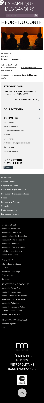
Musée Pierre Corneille (11, 255)
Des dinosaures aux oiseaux (20, 92)
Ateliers (7, 135)
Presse (4, 198)
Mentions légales (9, 324)
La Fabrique (6, 178)
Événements (9, 123)
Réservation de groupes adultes (14, 190)
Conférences (9, 147)
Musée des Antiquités (10, 244)
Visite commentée (11, 127)
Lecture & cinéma (11, 151)
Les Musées (6, 268)
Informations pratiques (11, 264)
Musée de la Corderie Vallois (13, 247)
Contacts (5, 206)
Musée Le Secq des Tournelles (14, 236)
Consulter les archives (25, 100)
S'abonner (8, 167)
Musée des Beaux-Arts (11, 229)
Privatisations (7, 275)
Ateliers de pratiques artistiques (17, 143)
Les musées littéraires (10, 214)
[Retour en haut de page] (22, 392)
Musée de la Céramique (11, 232)
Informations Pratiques (11, 202)
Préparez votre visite (9, 186)
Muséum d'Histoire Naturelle (13, 240)
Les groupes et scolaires (14, 131)
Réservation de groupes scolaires (15, 194)
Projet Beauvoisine (9, 210)
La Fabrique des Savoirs (12, 251)
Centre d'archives (8, 182)
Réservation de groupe (11, 272)
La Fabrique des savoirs (19, 6)
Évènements (9, 139)
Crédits (5, 327)
